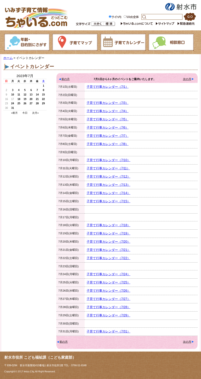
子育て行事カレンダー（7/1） (108, 86)
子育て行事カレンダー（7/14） (108, 193)
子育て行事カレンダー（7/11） (108, 168)
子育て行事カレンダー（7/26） (108, 290)
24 (12, 103)
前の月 (65, 79)
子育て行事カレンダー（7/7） (108, 135)
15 (43, 94)
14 (37, 94)
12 (25, 94)
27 (31, 103)
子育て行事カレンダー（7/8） (108, 144)
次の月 (187, 79)
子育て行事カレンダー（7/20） (108, 241)
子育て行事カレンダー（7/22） (108, 258)
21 (37, 99)
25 (18, 103)
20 (31, 99)
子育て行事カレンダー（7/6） (108, 127)
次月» (35, 112)
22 (43, 99)
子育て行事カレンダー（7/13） (108, 184)
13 (31, 94)
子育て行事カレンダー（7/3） (108, 103)
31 (12, 107)
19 (25, 99)
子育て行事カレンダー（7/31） (108, 331)
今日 (24, 112)
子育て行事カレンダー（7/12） (108, 176)
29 (43, 103)
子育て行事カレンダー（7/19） (108, 233)
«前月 (14, 112)
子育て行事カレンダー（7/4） (108, 111)
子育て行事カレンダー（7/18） (108, 225)
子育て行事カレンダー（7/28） (108, 307)
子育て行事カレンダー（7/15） (108, 201)
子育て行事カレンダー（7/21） (108, 250)
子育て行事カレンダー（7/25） (108, 282)
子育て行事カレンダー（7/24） (108, 274)
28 (37, 103)
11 (18, 94)
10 (12, 94)
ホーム (8, 58)
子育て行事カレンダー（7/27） (108, 299)
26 (25, 103)
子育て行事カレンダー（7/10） (108, 160)
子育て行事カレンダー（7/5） (108, 119)
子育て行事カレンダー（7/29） (108, 315)
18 (18, 99)
